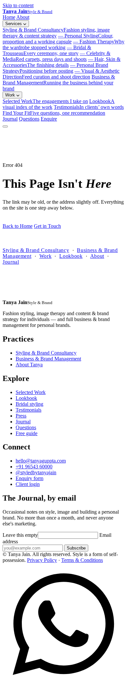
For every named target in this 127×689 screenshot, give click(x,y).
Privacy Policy (42, 560)
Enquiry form (29, 478)
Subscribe (76, 548)
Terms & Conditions (82, 560)
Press (21, 415)
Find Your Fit (54, 113)
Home (9, 17)
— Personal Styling (58, 38)
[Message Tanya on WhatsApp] (63, 683)
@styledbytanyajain (36, 472)
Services (14, 23)
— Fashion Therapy (63, 44)
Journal (10, 119)
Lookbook (70, 256)
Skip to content (18, 5)
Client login (28, 484)
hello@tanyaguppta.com (41, 460)
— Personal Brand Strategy (55, 68)
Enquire (49, 119)
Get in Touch (47, 226)
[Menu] (5, 126)
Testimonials (89, 107)
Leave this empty (20, 535)
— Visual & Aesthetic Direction (61, 74)
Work (10, 95)
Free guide (26, 433)
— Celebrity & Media (56, 56)
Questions (29, 119)
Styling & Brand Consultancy (56, 32)
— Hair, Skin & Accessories (61, 62)
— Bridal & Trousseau (47, 50)
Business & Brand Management (59, 82)
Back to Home (18, 226)
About (22, 17)
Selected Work (45, 101)
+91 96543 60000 (34, 466)
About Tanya (29, 364)
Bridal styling (29, 404)
